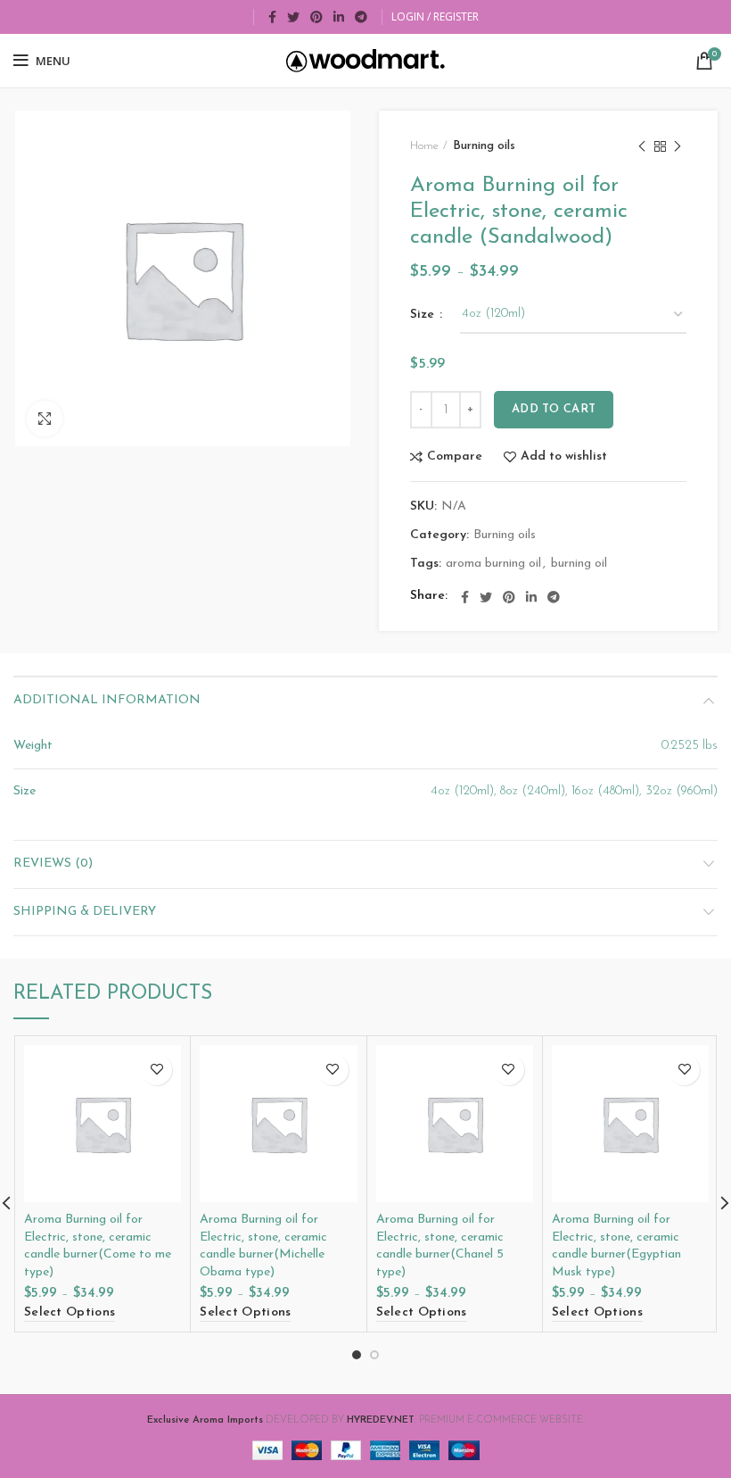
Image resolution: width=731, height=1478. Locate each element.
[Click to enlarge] (44, 418)
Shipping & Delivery (84, 911)
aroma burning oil (493, 563)
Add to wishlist (564, 457)
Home (424, 146)
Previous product (642, 146)
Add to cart (553, 409)
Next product (677, 146)
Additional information (107, 700)
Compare (454, 457)
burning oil (579, 563)
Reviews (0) (53, 863)
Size (424, 314)
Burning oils (484, 146)
